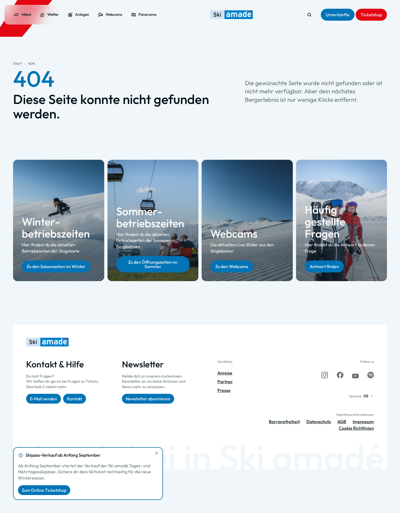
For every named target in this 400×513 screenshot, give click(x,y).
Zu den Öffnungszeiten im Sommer (152, 264)
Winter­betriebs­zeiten (56, 228)
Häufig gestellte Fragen (325, 222)
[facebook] (340, 375)
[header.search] (309, 14)
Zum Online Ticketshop (44, 490)
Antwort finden (324, 266)
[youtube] (355, 375)
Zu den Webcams (231, 266)
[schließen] (156, 453)
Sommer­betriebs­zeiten (150, 217)
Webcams (233, 234)
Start (17, 63)
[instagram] (324, 375)
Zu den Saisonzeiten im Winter (56, 266)
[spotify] (370, 375)
